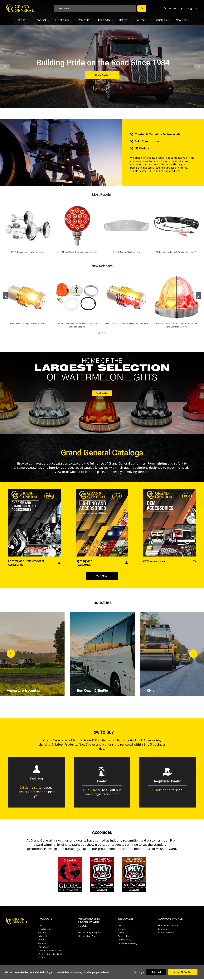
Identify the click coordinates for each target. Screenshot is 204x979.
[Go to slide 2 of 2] (5, 66)
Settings (139, 972)
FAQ (120, 925)
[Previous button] (11, 653)
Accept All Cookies (182, 972)
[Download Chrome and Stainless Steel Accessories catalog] (59, 563)
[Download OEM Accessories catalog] (194, 561)
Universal (40, 20)
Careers (122, 932)
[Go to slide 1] (5, 295)
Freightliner (62, 20)
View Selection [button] (102, 393)
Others (123, 20)
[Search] (141, 8)
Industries (161, 20)
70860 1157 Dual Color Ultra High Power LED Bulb (126, 323)
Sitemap (122, 928)
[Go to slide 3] (105, 333)
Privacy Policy (124, 939)
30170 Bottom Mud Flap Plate (126, 252)
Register (192, 8)
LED (40, 925)
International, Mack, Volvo (50, 950)
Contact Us (163, 928)
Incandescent (44, 928)
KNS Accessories (166, 932)
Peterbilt (84, 20)
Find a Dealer (102, 75)
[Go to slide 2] (198, 295)
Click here (29, 787)
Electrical (42, 932)
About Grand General (168, 925)
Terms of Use (124, 936)
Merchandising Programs (90, 932)
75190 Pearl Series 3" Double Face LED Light (77, 252)
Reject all (156, 972)
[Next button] (193, 653)
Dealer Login (176, 8)
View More (102, 576)
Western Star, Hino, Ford (50, 954)
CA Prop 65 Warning (127, 943)
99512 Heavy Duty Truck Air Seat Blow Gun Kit (176, 252)
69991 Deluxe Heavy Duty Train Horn (27, 252)
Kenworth (104, 20)
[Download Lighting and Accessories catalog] (126, 563)
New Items (182, 20)
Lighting (20, 20)
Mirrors (141, 20)
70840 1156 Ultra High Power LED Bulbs (28, 323)
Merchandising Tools (88, 936)
